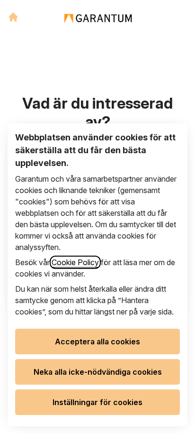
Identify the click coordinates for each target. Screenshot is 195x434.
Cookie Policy (75, 262)
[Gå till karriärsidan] (13, 17)
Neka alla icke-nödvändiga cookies (98, 372)
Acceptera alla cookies (97, 341)
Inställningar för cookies (97, 402)
